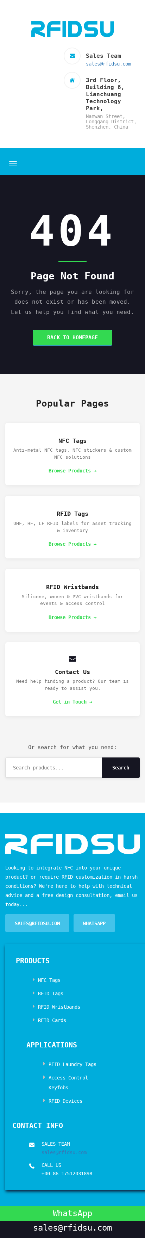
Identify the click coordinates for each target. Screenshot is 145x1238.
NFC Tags (49, 980)
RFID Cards (52, 1020)
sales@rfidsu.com (108, 64)
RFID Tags (50, 993)
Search (120, 767)
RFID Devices (65, 1101)
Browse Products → (72, 470)
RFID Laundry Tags (72, 1064)
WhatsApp (94, 923)
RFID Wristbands (59, 1007)
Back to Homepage (72, 337)
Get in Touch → (72, 702)
